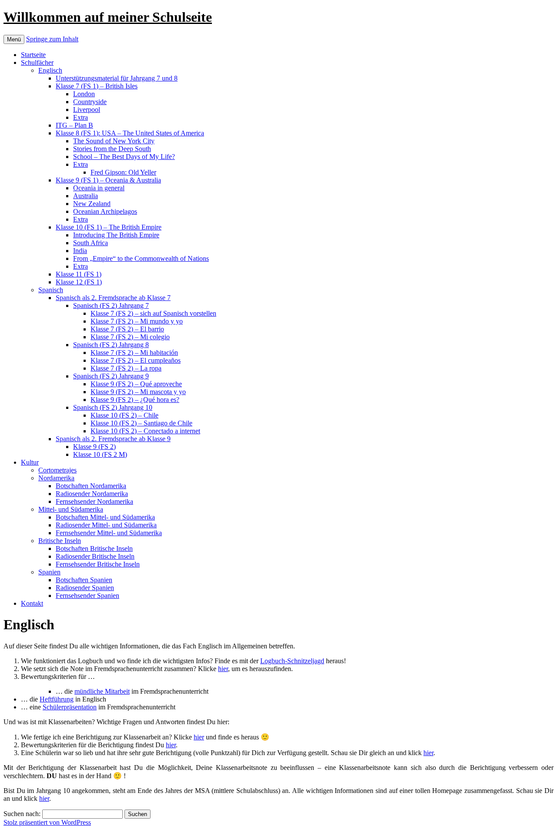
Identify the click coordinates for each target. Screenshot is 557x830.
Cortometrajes (57, 470)
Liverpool (86, 109)
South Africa (90, 242)
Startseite (33, 54)
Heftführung (57, 699)
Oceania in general (98, 188)
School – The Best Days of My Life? (124, 156)
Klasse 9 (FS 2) (94, 446)
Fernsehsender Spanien (87, 595)
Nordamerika (56, 478)
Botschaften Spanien (84, 580)
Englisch (50, 70)
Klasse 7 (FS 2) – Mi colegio (130, 337)
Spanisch (50, 290)
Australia (85, 195)
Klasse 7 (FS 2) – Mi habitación (134, 352)
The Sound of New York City (113, 141)
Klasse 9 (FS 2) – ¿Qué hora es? (135, 399)
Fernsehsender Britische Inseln (98, 564)
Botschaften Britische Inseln (94, 548)
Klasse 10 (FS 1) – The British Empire (108, 227)
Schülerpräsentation (70, 707)
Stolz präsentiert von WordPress (47, 822)
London (84, 94)
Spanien (49, 572)
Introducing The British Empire (116, 235)
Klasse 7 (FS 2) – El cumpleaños (136, 360)
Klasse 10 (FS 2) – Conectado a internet (145, 431)
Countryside (90, 101)
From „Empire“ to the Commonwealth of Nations (141, 258)
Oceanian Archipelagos (105, 211)
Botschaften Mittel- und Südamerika (105, 517)
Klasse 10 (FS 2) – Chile (124, 415)
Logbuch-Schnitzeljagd (292, 661)
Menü (14, 39)
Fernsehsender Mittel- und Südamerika (109, 532)
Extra (80, 117)
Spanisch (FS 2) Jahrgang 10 (112, 407)
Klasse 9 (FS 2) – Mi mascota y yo (138, 391)
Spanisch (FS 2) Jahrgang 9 (111, 376)
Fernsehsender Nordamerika (94, 501)
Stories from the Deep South (112, 148)
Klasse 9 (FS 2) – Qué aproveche (136, 384)
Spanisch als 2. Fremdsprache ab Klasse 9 (113, 438)
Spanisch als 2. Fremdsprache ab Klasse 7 (113, 297)
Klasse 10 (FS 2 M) (100, 454)
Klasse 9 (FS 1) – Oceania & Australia (108, 180)
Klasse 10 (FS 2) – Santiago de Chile (141, 423)
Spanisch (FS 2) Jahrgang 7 (111, 305)
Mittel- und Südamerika (70, 509)
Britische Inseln (59, 540)
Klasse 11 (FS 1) (78, 274)
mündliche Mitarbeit (102, 691)
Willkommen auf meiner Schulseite (107, 17)
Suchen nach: (21, 813)
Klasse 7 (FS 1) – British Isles (97, 86)
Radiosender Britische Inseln (95, 556)
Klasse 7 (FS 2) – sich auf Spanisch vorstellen (153, 313)
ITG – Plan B (74, 125)
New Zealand (92, 203)
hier (223, 668)
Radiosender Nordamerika (92, 493)
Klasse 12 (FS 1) (79, 282)
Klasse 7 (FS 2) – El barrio (127, 329)
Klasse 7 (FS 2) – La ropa (126, 368)
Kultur (30, 462)
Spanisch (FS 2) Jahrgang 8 (111, 344)
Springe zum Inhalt (52, 39)
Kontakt (32, 603)
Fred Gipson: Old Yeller (123, 172)
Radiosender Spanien (85, 587)
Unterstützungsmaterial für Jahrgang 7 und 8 (117, 78)
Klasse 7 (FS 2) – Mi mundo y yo (137, 321)
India (80, 250)
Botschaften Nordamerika (91, 485)
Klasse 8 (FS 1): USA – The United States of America (130, 133)
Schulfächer (37, 62)
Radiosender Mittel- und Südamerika (106, 525)
